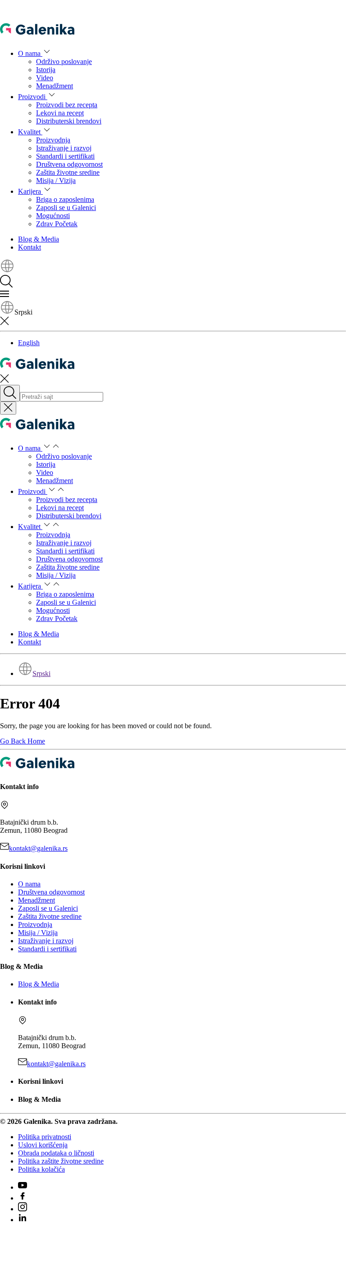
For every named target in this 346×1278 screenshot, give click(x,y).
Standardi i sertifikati (65, 156)
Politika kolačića (41, 1169)
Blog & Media (38, 239)
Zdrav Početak (56, 224)
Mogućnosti (53, 215)
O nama (29, 884)
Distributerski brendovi (68, 121)
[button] (7, 270)
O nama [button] (30, 53)
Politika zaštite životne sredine (61, 1161)
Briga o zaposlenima (65, 199)
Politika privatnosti (44, 1137)
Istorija (45, 69)
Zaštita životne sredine (68, 172)
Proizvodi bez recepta (66, 105)
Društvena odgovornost (69, 164)
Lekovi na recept (60, 113)
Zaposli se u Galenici (66, 207)
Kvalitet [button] (30, 132)
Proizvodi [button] (32, 96)
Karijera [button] (30, 191)
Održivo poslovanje (64, 61)
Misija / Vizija (56, 180)
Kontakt (29, 247)
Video (44, 78)
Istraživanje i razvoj (63, 148)
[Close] (8, 408)
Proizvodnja (53, 140)
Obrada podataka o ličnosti (56, 1153)
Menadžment (54, 86)
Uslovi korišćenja (43, 1145)
